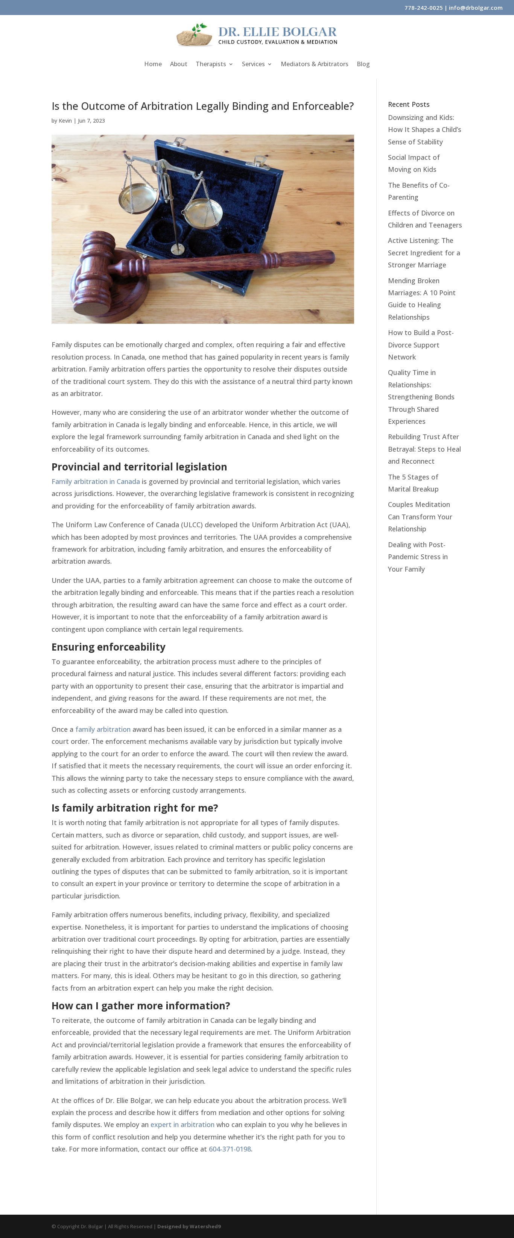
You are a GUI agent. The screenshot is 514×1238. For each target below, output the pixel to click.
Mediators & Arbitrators (314, 64)
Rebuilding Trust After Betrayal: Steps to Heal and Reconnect (424, 449)
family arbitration (103, 729)
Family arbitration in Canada (96, 481)
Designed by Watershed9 (189, 1226)
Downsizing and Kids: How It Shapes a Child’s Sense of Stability (424, 129)
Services (253, 64)
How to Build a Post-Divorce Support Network (421, 344)
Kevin (65, 120)
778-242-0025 (424, 7)
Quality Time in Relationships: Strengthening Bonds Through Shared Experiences (421, 397)
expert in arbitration (182, 1124)
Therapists (211, 64)
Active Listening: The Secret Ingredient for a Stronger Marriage (424, 252)
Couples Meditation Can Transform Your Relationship (420, 516)
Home (153, 64)
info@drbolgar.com (476, 7)
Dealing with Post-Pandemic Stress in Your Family (418, 556)
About (178, 64)
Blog (363, 64)
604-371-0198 (230, 1148)
